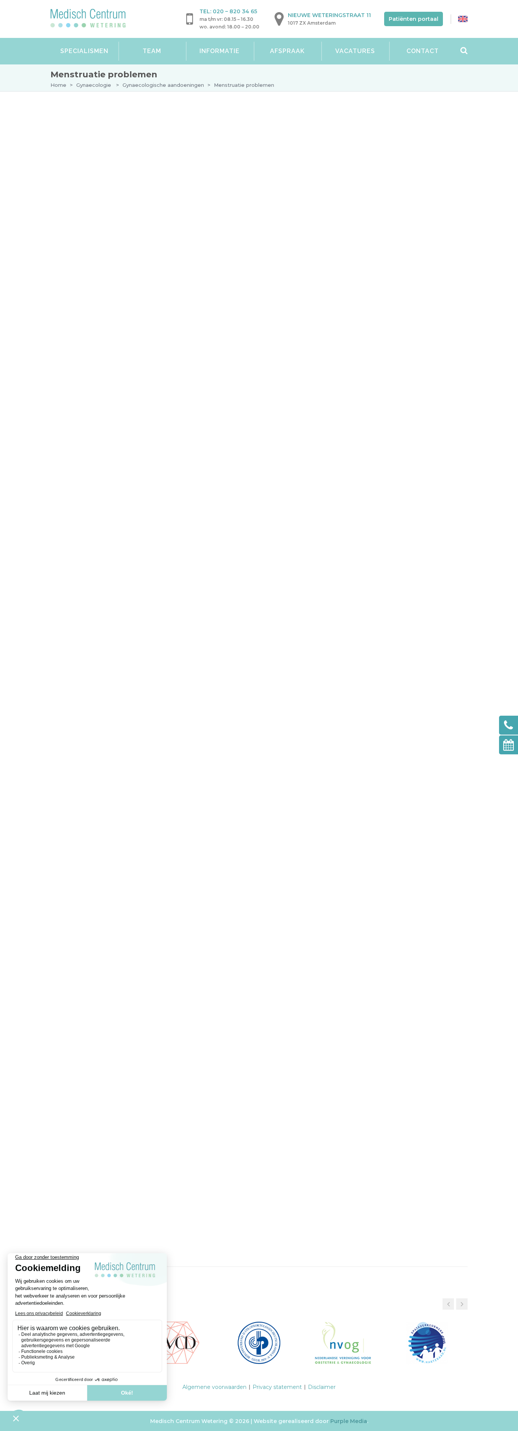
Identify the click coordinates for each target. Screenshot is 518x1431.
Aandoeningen (92, 221)
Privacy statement (277, 1387)
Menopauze (98, 238)
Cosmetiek (76, 356)
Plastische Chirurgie (93, 370)
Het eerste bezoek (97, 163)
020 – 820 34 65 (235, 11)
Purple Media (348, 1421)
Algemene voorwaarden (214, 1387)
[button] (462, 1304)
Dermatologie (82, 134)
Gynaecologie (93, 85)
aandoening (371, 518)
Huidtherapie (81, 342)
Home (58, 85)
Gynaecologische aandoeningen (163, 85)
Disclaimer (322, 1387)
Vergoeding (87, 295)
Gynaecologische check (105, 178)
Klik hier (110, 534)
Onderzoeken (90, 193)
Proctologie (80, 327)
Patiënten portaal (413, 19)
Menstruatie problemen (118, 253)
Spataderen (78, 313)
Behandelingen (93, 207)
